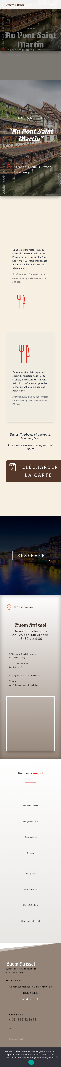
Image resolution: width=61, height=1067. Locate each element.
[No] (57, 1057)
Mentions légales (17, 1039)
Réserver (31, 555)
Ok (31, 1062)
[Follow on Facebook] (10, 1028)
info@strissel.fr (31, 999)
